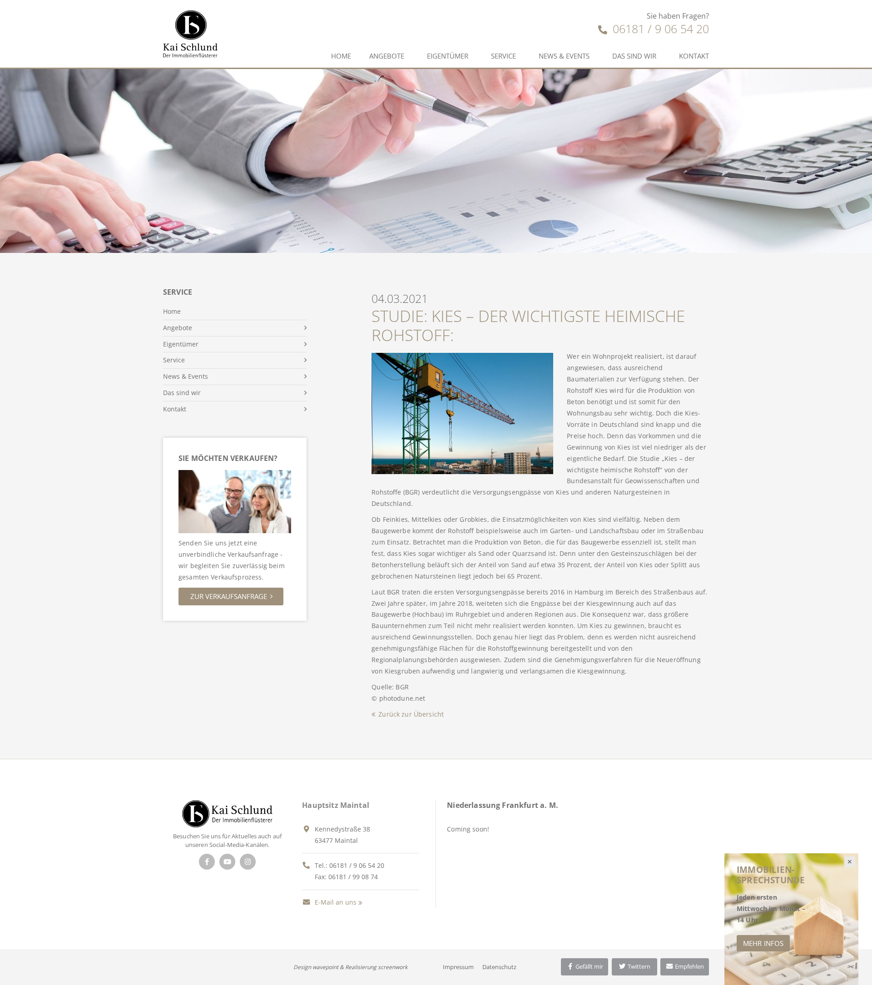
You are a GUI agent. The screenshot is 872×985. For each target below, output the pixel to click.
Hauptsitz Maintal (335, 805)
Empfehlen (689, 966)
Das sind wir (634, 55)
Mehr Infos (763, 943)
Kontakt (694, 55)
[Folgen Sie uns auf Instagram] (248, 862)
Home (341, 55)
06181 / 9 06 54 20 (659, 28)
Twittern (638, 966)
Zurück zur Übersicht (411, 714)
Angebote (386, 55)
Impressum (458, 967)
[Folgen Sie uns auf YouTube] (227, 862)
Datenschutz (499, 967)
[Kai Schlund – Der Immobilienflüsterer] (227, 812)
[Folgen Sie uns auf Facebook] (207, 862)
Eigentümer (447, 55)
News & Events (564, 55)
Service (503, 55)
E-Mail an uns (335, 902)
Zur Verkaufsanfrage (228, 596)
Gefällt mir (588, 966)
